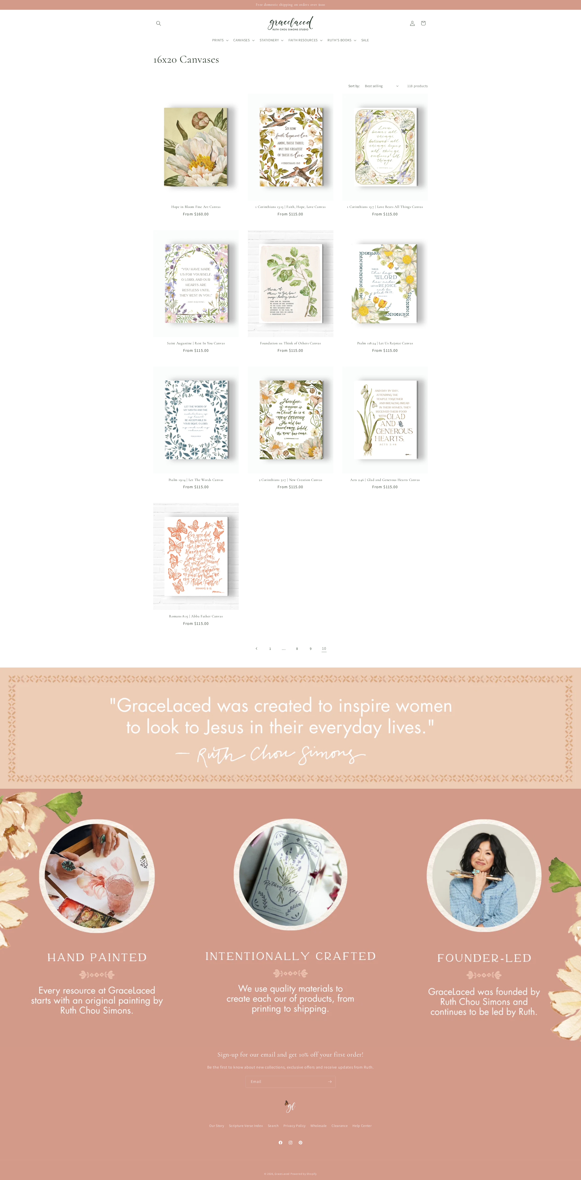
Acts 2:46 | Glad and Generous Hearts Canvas (385, 480)
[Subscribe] (329, 1082)
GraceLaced (282, 1173)
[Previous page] (256, 648)
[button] (158, 23)
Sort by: (354, 86)
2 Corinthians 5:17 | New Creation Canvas (290, 480)
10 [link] (324, 648)
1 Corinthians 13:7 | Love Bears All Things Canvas (385, 207)
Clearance (340, 1125)
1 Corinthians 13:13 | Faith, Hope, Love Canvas (290, 207)
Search (273, 1125)
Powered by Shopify (303, 1173)
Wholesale (318, 1125)
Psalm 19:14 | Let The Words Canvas (196, 480)
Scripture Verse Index (246, 1125)
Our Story (216, 1125)
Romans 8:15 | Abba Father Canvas (196, 616)
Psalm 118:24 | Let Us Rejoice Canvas (385, 343)
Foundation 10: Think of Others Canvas (290, 343)
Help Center (362, 1125)
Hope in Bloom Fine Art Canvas (196, 207)
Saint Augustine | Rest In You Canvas (196, 343)
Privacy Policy (294, 1125)
